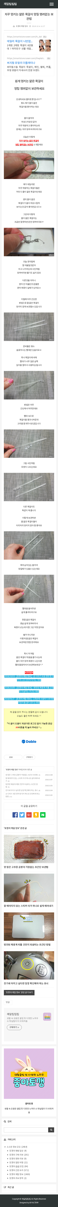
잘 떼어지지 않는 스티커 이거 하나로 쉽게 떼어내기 (28, 906)
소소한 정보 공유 (16, 1147)
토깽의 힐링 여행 (18, 1163)
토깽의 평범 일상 (17, 1151)
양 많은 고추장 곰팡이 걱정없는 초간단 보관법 (22, 775)
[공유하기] (15, 757)
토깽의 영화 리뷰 (17, 1159)
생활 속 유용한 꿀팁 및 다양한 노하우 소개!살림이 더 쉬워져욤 (22, 1019)
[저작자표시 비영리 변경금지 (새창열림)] (39, 757)
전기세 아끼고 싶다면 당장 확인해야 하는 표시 (22, 790)
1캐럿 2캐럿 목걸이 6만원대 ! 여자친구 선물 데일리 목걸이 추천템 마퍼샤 (20, 47)
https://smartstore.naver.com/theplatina (26, 58)
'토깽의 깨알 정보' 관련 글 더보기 (19, 992)
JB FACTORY (34, 1202)
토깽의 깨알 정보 (22, 26)
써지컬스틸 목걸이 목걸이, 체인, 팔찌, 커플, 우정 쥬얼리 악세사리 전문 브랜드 (29, 69)
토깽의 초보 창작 (17, 1178)
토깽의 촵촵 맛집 (18, 1166)
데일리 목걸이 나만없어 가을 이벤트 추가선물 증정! (20, 41)
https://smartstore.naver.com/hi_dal (24, 37)
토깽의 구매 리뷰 (19, 1155)
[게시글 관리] (19, 757)
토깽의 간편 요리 (19, 1170)
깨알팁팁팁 (10, 4)
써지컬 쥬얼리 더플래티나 (21, 63)
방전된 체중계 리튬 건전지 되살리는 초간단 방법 (27, 944)
